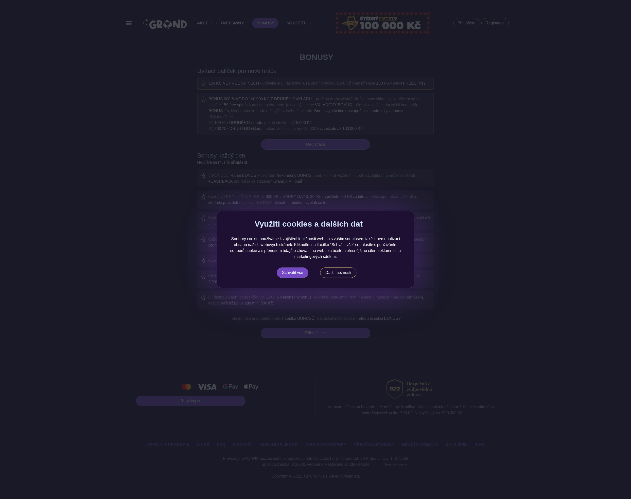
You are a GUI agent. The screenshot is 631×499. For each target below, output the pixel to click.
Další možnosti (338, 272)
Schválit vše (292, 272)
